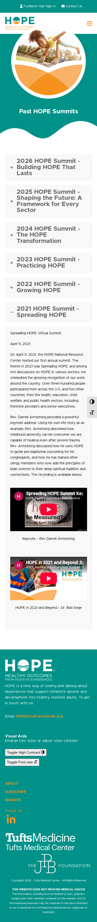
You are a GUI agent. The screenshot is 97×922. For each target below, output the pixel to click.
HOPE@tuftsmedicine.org (39, 716)
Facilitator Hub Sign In (39, 6)
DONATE (13, 800)
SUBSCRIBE (15, 792)
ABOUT (12, 783)
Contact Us (74, 6)
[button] (89, 23)
